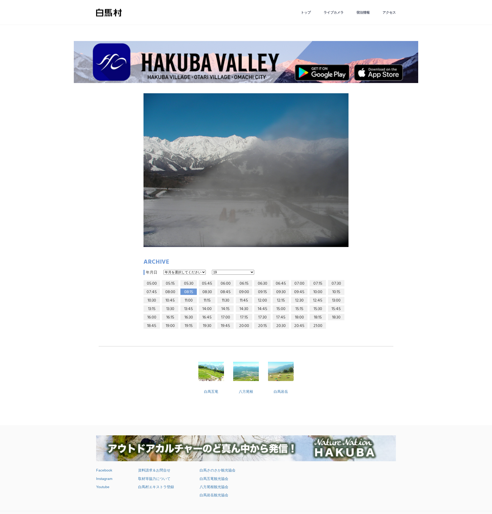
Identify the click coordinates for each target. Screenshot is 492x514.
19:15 (189, 326)
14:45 (262, 309)
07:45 (152, 292)
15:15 (299, 309)
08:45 (225, 292)
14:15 (225, 309)
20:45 (299, 326)
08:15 (188, 292)
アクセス (389, 12)
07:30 (336, 283)
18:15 (318, 317)
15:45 (336, 309)
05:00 (152, 283)
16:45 (207, 317)
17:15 (244, 317)
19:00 (170, 326)
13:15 (152, 309)
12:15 (281, 300)
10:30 (152, 300)
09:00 (244, 292)
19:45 (225, 326)
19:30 (207, 326)
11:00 (189, 300)
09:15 (262, 292)
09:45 (299, 292)
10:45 (170, 300)
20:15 (262, 326)
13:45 (188, 309)
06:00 (226, 283)
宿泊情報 (363, 12)
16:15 (170, 317)
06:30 (262, 283)
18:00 (299, 317)
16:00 (151, 317)
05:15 (170, 283)
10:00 (317, 292)
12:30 (299, 300)
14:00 (207, 309)
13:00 (336, 300)
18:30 (336, 317)
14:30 (244, 309)
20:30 (281, 326)
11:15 (207, 300)
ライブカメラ (334, 12)
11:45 (244, 300)
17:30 (262, 317)
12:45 (317, 300)
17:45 (280, 317)
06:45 (281, 283)
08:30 (207, 292)
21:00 (317, 326)
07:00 (299, 283)
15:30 (318, 309)
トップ (306, 12)
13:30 (170, 309)
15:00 (280, 309)
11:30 (225, 300)
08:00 (170, 292)
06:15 (244, 283)
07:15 (317, 283)
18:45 (151, 326)
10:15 (336, 292)
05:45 (207, 283)
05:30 (188, 283)
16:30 (188, 317)
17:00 (225, 317)
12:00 (262, 300)
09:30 (281, 292)
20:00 (244, 326)
